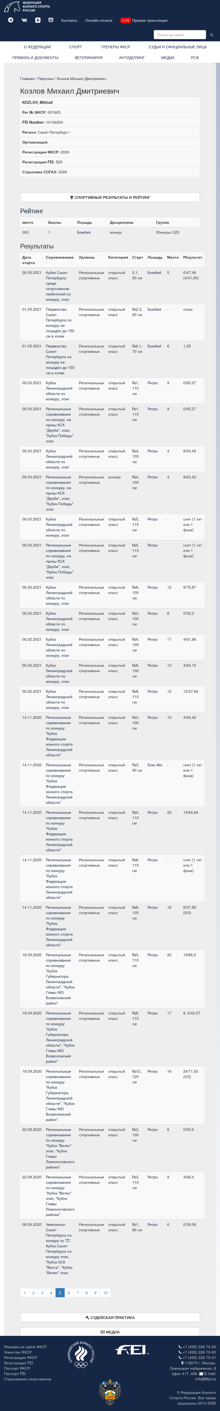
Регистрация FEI (18, 1362)
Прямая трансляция (145, 20)
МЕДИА (167, 57)
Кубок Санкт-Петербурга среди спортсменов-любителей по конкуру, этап (58, 286)
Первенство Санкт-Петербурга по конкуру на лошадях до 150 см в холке (60, 322)
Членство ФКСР (18, 1352)
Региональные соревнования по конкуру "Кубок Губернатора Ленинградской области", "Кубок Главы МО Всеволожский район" (60, 979)
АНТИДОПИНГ (132, 57)
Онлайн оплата (98, 20)
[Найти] (211, 35)
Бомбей (84, 232)
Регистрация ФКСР (20, 1357)
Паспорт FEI (15, 1373)
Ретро (153, 382)
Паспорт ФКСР (17, 1368)
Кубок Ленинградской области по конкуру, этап (59, 390)
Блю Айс (155, 764)
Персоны (46, 78)
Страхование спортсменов (27, 1378)
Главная (27, 78)
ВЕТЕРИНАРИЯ (88, 57)
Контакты (69, 20)
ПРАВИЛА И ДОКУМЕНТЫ (35, 57)
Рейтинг (31, 210)
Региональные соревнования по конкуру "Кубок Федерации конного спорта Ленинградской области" (59, 735)
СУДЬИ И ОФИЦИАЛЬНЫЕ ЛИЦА (178, 46)
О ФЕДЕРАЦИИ (37, 46)
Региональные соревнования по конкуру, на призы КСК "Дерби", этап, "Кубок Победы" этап (60, 425)
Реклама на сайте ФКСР (25, 1346)
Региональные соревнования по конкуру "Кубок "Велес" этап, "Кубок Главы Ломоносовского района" (60, 1148)
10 (105, 1292)
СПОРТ (75, 46)
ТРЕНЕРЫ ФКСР (115, 46)
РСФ (195, 57)
